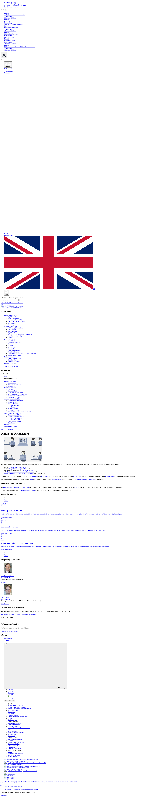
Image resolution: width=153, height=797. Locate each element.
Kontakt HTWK (8, 235)
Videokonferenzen (13, 404)
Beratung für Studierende (15, 739)
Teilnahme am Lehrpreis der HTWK (19, 467)
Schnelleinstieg (8, 71)
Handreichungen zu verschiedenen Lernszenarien (20, 472)
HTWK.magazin (12, 720)
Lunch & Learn (12, 329)
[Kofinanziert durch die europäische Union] (14, 786)
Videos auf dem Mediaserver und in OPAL (20, 412)
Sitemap (35, 789)
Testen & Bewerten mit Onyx (16, 421)
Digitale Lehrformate (13, 317)
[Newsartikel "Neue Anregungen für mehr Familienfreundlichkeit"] (25, 763)
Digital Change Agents (14, 355)
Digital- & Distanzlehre (10, 315)
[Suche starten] (19, 300)
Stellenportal (11, 736)
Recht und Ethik (12, 391)
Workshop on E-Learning (15, 336)
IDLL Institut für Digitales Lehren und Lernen (16, 487)
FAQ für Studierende (17, 418)
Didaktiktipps (11, 323)
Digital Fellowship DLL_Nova (16, 342)
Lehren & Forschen (9, 339)
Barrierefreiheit (28, 789)
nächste (6, 501)
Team (31, 479)
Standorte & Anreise (13, 715)
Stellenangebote (12, 734)
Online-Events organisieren (15, 400)
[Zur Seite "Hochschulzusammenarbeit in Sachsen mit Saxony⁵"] (13, 769)
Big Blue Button (16, 405)
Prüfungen (11, 713)
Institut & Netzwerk (9, 357)
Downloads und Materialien (27, 490)
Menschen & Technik (14, 361)
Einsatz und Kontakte (14, 397)
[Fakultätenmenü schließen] (4, 55)
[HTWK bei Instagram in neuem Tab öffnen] (9, 774)
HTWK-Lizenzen (13, 408)
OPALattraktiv (12, 347)
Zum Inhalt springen (10, 2)
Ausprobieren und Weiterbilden (16, 395)
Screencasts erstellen (13, 402)
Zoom (13, 407)
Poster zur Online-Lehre (14, 384)
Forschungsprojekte (56, 479)
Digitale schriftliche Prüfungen (16, 416)
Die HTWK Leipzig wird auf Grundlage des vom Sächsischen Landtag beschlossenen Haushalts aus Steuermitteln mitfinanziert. (41, 782)
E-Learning (11, 740)
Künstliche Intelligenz (14, 318)
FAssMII (10, 345)
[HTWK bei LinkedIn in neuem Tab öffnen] (9, 775)
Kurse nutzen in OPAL (14, 415)
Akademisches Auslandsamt (15, 732)
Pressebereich (11, 718)
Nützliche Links (12, 386)
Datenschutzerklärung (18, 789)
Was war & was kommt (10, 326)
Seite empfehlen (8, 640)
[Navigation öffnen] (1, 59)
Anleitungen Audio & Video (16, 320)
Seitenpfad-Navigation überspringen (11, 366)
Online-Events (77, 476)
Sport (9, 729)
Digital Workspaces (13, 333)
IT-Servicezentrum (13, 726)
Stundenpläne (11, 712)
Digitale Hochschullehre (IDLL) (17, 742)
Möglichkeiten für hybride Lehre (18, 469)
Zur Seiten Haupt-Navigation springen (15, 5)
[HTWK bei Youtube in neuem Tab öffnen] (9, 778)
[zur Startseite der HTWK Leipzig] (12, 306)
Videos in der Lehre (13, 410)
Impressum (8, 789)
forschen (76, 487)
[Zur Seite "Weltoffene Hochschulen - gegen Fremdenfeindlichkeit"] (22, 766)
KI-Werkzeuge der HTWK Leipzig (17, 394)
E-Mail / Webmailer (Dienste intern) (18, 716)
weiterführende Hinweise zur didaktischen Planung (18, 473)
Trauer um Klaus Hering (14, 358)
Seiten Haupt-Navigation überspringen (11, 307)
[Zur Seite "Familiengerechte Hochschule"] (15, 761)
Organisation (11, 423)
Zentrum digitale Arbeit (14, 350)
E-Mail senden (5, 582)
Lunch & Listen (12, 331)
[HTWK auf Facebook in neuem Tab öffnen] (9, 777)
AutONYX (11, 349)
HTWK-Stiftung (12, 756)
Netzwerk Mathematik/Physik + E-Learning (20, 334)
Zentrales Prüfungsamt (14, 724)
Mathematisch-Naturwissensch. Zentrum (19, 728)
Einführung (11, 389)
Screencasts (35, 476)
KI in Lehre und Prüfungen (15, 392)
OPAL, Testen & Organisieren (16, 321)
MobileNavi (4, 795)
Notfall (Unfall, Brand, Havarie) (17, 707)
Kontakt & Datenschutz (10, 363)
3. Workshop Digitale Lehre (15, 328)
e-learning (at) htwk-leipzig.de (9, 631)
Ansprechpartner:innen (14, 325)
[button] (8, 64)
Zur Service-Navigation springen (13, 4)
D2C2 (9, 344)
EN (94, 289)
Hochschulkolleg (12, 731)
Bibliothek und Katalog (14, 723)
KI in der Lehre (109, 476)
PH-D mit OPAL (16, 420)
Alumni (10, 752)
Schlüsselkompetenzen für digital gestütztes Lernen (22, 353)
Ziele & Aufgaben (13, 360)
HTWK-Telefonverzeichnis (15, 705)
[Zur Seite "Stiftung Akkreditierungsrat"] (20, 771)
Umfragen (10, 337)
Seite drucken (8, 638)
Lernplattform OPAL (28, 470)
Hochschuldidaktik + (13, 744)
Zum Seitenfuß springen (11, 7)
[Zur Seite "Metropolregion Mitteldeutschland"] (16, 767)
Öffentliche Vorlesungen (14, 748)
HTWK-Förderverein (14, 755)
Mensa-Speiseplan (13, 710)
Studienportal (11, 747)
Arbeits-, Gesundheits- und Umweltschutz (19, 708)
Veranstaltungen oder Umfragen (86, 479)
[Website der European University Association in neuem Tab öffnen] (21, 759)
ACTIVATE (11, 341)
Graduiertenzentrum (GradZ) (16, 753)
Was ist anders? (12, 383)
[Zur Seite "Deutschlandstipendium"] (13, 764)
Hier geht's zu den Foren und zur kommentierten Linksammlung (18, 614)
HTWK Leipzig (8, 68)
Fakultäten (7, 73)
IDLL (2, 304)
